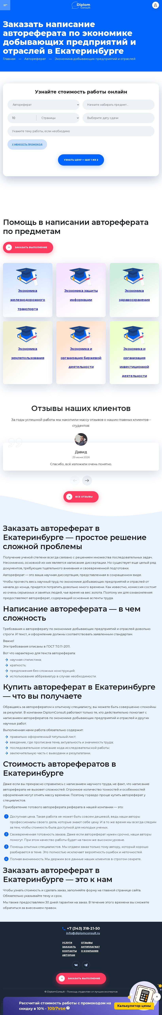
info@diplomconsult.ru (83, 933)
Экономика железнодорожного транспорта (27, 300)
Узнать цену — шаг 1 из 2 (81, 159)
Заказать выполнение (31, 247)
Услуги (67, 942)
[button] (5, 5)
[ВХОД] (155, 5)
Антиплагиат (90, 946)
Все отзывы (84, 496)
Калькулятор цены (134, 1006)
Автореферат (35, 59)
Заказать (69, 946)
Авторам (68, 955)
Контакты (69, 951)
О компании (89, 951)
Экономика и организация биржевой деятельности (81, 358)
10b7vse (56, 1008)
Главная (9, 59)
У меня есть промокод (27, 144)
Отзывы (87, 942)
